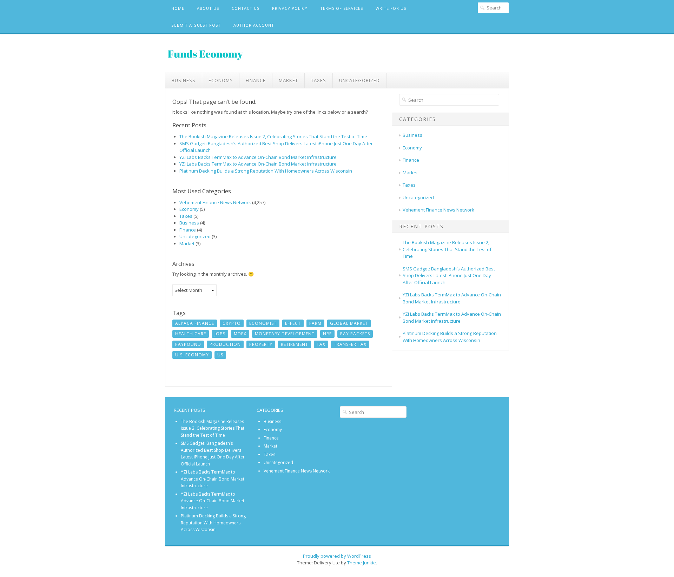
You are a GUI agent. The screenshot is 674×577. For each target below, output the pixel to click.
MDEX (240, 334)
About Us (208, 8)
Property (260, 344)
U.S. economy (192, 355)
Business (184, 80)
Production (225, 344)
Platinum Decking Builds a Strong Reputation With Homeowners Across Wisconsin (265, 171)
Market (288, 80)
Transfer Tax (350, 344)
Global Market (349, 323)
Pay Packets (355, 334)
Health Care (190, 334)
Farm (315, 323)
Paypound (188, 344)
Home (177, 8)
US (220, 355)
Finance (256, 80)
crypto (232, 323)
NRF (327, 334)
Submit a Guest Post (196, 25)
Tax (321, 344)
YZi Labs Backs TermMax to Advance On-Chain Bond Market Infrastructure (258, 157)
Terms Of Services (341, 8)
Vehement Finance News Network (215, 202)
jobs (219, 334)
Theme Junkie (361, 562)
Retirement (294, 344)
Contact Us (245, 8)
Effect (293, 323)
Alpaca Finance (194, 323)
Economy (221, 80)
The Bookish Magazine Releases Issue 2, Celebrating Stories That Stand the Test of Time (273, 136)
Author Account (253, 25)
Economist (263, 323)
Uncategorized (359, 80)
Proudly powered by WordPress (337, 556)
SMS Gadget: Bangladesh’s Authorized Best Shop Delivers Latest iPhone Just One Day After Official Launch (449, 276)
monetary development (285, 334)
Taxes (318, 80)
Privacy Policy (290, 8)
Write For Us (391, 8)
